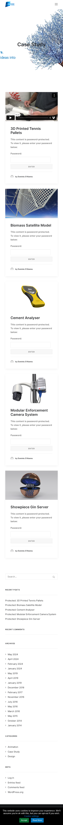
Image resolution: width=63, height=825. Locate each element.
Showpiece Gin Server (29, 507)
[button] (31, 203)
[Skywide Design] (9, 4)
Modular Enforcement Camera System (29, 412)
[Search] (31, 577)
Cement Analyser (25, 318)
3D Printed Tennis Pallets (26, 130)
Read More (37, 820)
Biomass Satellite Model (31, 225)
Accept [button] (24, 820)
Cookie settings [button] (31, 816)
